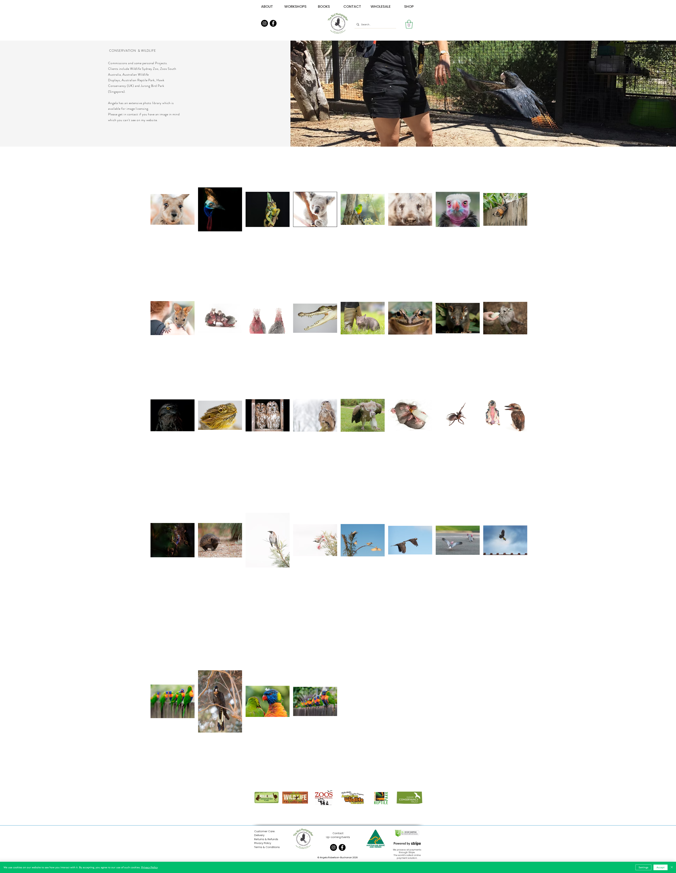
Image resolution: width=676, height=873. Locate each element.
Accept (660, 867)
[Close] (672, 867)
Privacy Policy (262, 843)
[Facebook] (273, 23)
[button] (409, 24)
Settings (643, 867)
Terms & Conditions (267, 847)
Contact (338, 833)
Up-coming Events (338, 837)
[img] (266, 805)
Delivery (259, 835)
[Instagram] (264, 23)
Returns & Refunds (266, 839)
